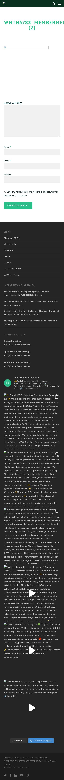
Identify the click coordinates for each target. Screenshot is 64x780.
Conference (9, 250)
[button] (59, 3)
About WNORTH (11, 238)
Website (8, 174)
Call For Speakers (12, 268)
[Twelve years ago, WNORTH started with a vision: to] (32, 536)
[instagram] (27, 775)
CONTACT (8, 758)
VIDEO (23, 758)
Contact (7, 262)
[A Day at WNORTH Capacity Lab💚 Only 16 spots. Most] (32, 650)
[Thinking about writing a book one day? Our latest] (32, 593)
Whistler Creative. (20, 768)
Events (7, 256)
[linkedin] (15, 775)
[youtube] (21, 775)
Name (7, 147)
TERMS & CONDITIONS (37, 758)
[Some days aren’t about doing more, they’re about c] (32, 478)
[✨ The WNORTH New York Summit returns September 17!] (32, 421)
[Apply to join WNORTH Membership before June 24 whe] (32, 708)
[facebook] (10, 775)
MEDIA (16, 758)
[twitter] (5, 775)
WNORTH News (11, 275)
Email (7, 160)
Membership (10, 244)
